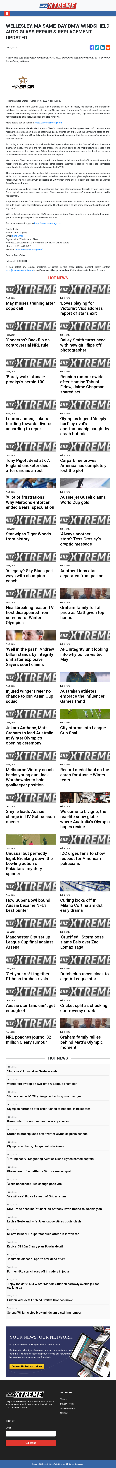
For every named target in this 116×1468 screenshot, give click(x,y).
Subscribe (31, 1442)
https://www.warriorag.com (48, 122)
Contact (64, 1413)
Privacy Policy (67, 1403)
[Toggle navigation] (7, 13)
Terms (63, 1399)
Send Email (17, 236)
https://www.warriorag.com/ (29, 249)
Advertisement (67, 1408)
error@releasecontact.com (19, 270)
